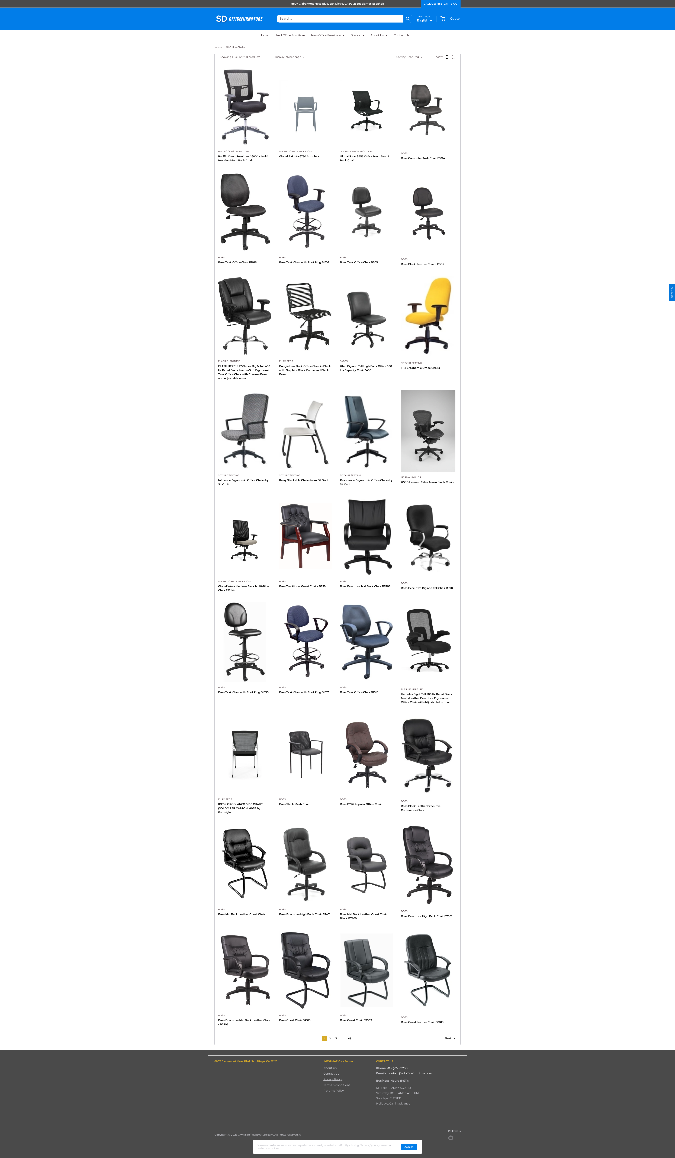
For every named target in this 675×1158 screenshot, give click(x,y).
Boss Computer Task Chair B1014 (423, 158)
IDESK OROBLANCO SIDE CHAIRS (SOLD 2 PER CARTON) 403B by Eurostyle (240, 808)
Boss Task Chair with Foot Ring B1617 (304, 692)
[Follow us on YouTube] (450, 1137)
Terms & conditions (336, 1085)
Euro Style (286, 361)
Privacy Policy (332, 1079)
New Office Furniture (326, 35)
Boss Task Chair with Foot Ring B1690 (243, 692)
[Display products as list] (453, 57)
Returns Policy (333, 1090)
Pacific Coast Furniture (233, 151)
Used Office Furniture (290, 35)
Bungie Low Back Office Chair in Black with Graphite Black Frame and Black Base (305, 370)
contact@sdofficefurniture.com (410, 1073)
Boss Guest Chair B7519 (294, 1020)
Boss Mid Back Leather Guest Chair (241, 914)
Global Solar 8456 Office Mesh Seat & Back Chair (364, 158)
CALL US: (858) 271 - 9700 (440, 3)
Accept (408, 1146)
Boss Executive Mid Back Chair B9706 (365, 586)
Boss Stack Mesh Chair (294, 804)
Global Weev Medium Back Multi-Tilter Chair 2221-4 (243, 588)
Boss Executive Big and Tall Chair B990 (427, 588)
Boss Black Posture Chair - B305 (422, 264)
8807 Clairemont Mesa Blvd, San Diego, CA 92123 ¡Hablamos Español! (337, 3)
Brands (356, 35)
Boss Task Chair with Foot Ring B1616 (304, 262)
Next (448, 1038)
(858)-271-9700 (397, 1068)
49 (349, 1038)
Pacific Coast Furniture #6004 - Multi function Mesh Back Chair (243, 158)
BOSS (404, 153)
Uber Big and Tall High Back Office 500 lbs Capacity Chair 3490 (366, 368)
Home (264, 35)
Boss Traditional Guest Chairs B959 (302, 586)
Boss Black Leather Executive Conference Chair (421, 808)
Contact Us (401, 35)
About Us (377, 35)
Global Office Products (295, 151)
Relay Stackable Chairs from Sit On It (303, 480)
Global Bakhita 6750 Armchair (299, 156)
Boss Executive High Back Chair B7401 (304, 914)
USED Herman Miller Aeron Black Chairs (427, 482)
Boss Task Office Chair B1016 (237, 262)
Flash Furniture (229, 361)
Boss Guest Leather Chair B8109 (422, 1022)
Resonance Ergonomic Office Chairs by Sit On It (366, 482)
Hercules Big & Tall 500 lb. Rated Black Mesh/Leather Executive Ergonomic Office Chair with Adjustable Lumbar (426, 698)
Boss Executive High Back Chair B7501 (426, 916)
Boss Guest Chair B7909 (356, 1020)
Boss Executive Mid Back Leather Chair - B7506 (244, 1022)
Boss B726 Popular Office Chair (361, 804)
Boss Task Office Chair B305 (359, 262)
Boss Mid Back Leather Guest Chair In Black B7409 (365, 916)
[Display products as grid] (447, 57)
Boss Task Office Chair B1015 (359, 692)
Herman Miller (411, 477)
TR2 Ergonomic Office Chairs (420, 368)
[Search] (407, 19)
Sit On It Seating (411, 363)
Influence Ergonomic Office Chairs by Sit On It (243, 482)
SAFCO (344, 361)
